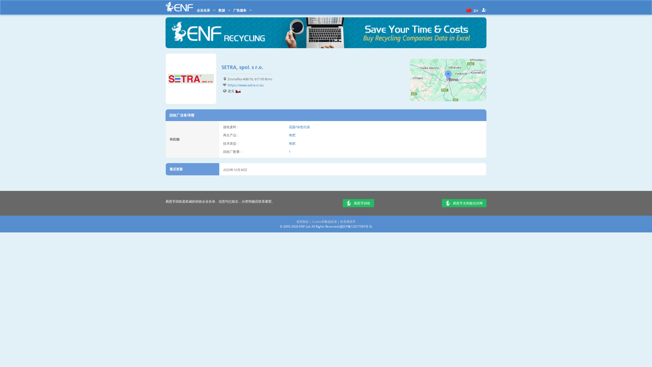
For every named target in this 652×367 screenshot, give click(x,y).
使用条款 (302, 221)
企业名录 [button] (204, 10)
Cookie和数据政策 (324, 221)
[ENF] (179, 7)
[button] (471, 10)
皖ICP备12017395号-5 (355, 226)
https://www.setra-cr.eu (246, 85)
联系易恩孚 (348, 221)
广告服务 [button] (240, 10)
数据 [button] (222, 10)
